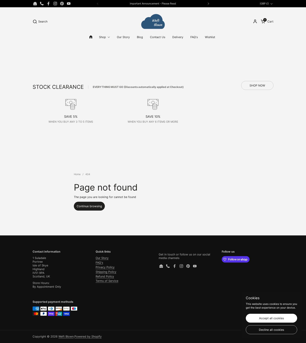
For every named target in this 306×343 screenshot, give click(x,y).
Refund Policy (105, 276)
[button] (40, 21)
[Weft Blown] (152, 21)
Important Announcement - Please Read (153, 3)
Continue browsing (89, 206)
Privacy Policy (105, 267)
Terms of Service (107, 281)
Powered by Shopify (88, 336)
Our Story (102, 258)
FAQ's (99, 262)
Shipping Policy (106, 272)
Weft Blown (66, 336)
